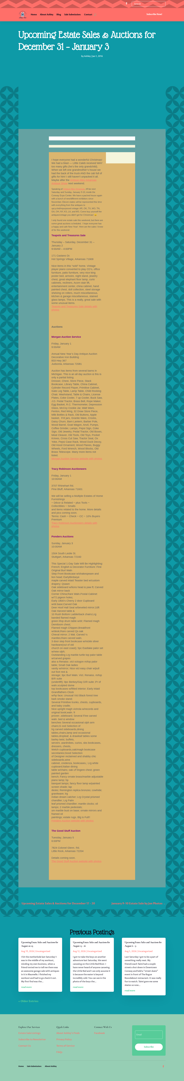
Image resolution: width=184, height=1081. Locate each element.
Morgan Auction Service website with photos (76, 458)
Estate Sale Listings (29, 1033)
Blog (58, 14)
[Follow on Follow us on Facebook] (126, 3)
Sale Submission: (72, 14)
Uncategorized (43, 951)
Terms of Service (65, 1045)
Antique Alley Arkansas (74, 189)
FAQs (59, 1052)
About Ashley (46, 14)
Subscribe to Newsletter (32, 1039)
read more (26, 987)
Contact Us (24, 1045)
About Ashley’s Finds (68, 1033)
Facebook (99, 1033)
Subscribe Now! (154, 14)
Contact (88, 14)
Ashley (87, 56)
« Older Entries (28, 1001)
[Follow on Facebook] (163, 1066)
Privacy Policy (64, 1039)
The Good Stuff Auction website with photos (76, 861)
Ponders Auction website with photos (72, 820)
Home (34, 14)
